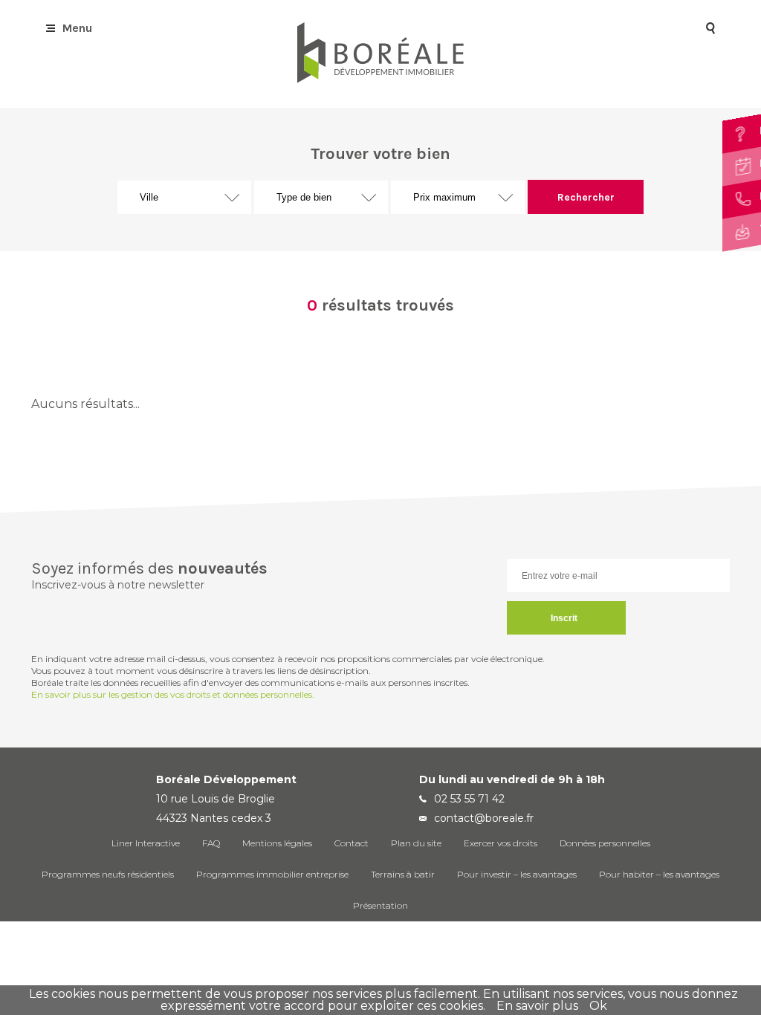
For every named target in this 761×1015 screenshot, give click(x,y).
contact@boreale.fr (484, 818)
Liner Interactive (145, 843)
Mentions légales (277, 843)
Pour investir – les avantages (517, 874)
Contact (351, 843)
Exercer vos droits (500, 843)
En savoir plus (537, 1006)
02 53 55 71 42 (469, 798)
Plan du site (416, 843)
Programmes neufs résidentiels (108, 874)
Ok (598, 1006)
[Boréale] (380, 79)
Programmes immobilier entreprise (272, 874)
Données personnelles (605, 843)
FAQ (211, 843)
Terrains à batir (403, 874)
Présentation (380, 905)
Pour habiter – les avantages (659, 874)
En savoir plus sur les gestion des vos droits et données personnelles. (172, 694)
